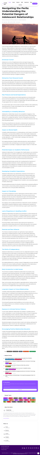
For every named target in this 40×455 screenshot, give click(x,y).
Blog (31, 2)
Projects (17, 2)
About (13, 2)
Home (10, 2)
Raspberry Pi (22, 453)
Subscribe (20, 389)
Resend (19, 453)
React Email (15, 453)
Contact (35, 3)
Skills (22, 2)
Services (20, 4)
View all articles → (6, 418)
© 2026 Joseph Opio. (5, 446)
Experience (26, 2)
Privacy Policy (4, 449)
